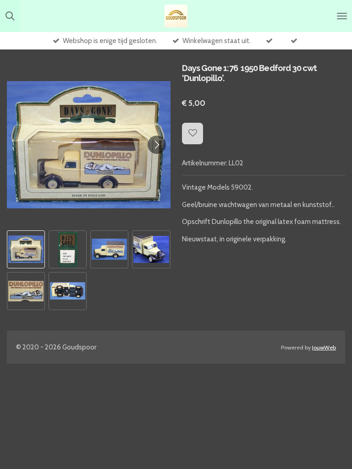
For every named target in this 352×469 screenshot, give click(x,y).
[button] (26, 249)
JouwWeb (324, 347)
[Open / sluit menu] (342, 16)
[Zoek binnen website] (10, 16)
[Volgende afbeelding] (157, 145)
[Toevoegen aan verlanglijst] (193, 133)
